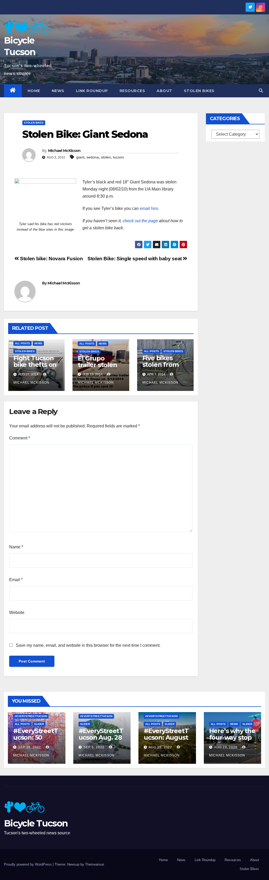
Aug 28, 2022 (160, 747)
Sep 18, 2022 (29, 747)
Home (34, 90)
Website (16, 612)
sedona (92, 157)
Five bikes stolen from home (160, 364)
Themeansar (94, 864)
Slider (39, 724)
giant (80, 157)
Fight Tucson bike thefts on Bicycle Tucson (36, 364)
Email (16, 579)
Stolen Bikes (199, 90)
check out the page (140, 221)
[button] (261, 90)
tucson (118, 157)
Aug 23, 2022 (225, 747)
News (58, 90)
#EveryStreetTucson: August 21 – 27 (166, 737)
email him (149, 208)
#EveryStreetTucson (31, 716)
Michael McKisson (64, 150)
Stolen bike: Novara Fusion (51, 258)
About (164, 90)
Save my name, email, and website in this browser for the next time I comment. (88, 645)
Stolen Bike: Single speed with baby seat (135, 258)
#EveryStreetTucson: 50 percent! (35, 737)
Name (16, 547)
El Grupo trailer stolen (97, 361)
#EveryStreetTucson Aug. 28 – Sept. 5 (101, 737)
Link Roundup (92, 90)
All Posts (22, 343)
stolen (106, 157)
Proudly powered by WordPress (28, 864)
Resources (132, 90)
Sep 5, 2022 (94, 747)
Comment (19, 438)
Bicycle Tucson (36, 823)
